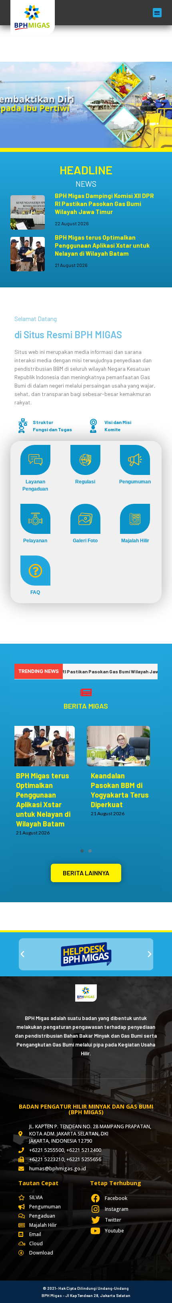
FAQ (35, 592)
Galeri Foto (85, 540)
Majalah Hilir (135, 540)
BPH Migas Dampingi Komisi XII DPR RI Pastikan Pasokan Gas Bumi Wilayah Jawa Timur (104, 203)
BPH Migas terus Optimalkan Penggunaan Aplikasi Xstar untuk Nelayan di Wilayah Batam (102, 245)
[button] (157, 12)
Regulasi (85, 482)
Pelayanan (35, 540)
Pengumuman (135, 482)
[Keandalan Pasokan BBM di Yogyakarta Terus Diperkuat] (122, 746)
